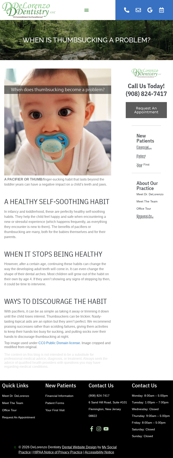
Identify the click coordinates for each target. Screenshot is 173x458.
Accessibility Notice (99, 452)
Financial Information (144, 147)
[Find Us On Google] (150, 10)
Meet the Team (147, 201)
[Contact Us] (138, 10)
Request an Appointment (145, 216)
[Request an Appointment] (161, 10)
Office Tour (144, 208)
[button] (86, 10)
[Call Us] (127, 10)
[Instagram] (99, 428)
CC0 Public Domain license (59, 343)
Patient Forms (141, 156)
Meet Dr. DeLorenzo (150, 194)
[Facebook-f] (91, 428)
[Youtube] (106, 428)
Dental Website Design (79, 447)
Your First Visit (143, 165)
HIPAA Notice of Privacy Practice (57, 452)
